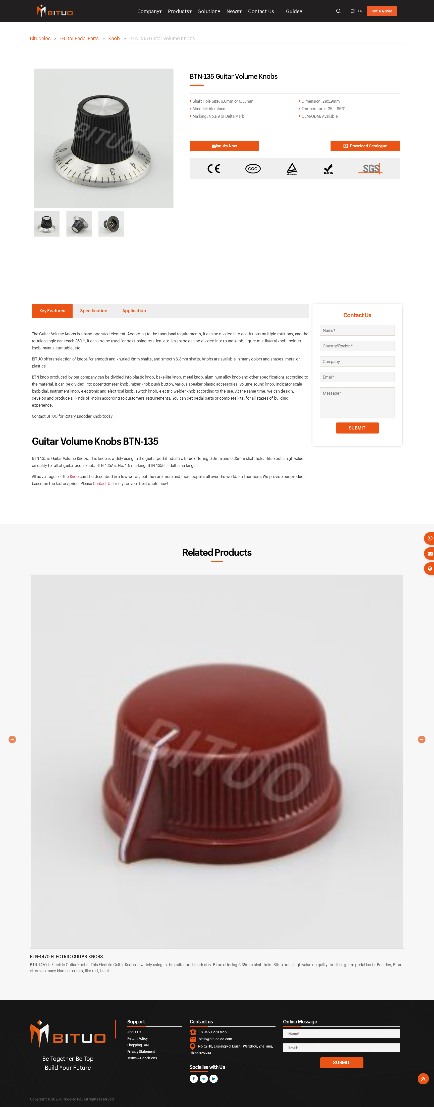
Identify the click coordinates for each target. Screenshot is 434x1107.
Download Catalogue (368, 145)
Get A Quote (382, 11)
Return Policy (137, 1038)
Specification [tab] (93, 311)
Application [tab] (134, 311)
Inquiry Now (226, 145)
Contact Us (261, 11)
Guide (293, 11)
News (233, 11)
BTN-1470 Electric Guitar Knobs (66, 956)
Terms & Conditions (142, 1058)
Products (178, 11)
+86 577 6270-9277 (213, 1031)
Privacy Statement (141, 1051)
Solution (208, 11)
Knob (74, 476)
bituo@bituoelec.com (215, 1038)
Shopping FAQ (138, 1044)
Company (148, 11)
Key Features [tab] (52, 311)
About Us (134, 1031)
